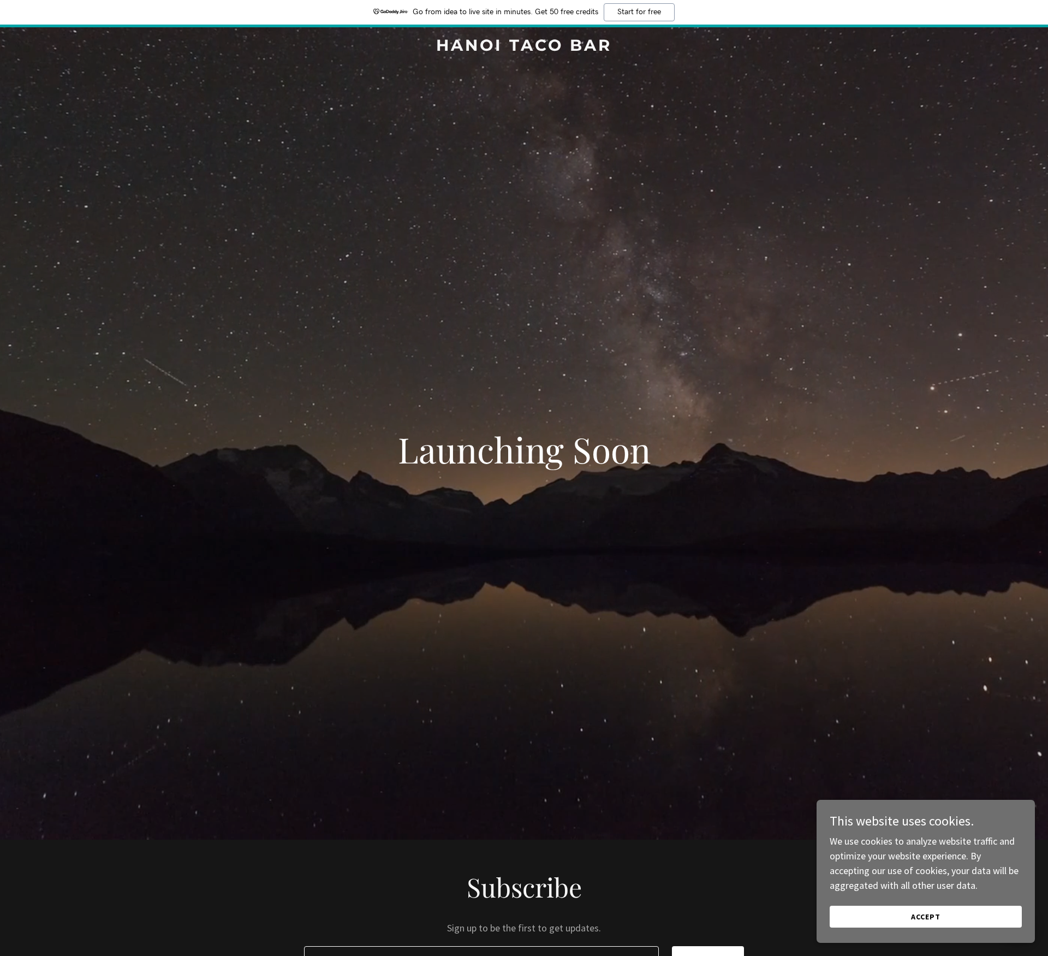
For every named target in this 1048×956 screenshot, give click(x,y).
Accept (925, 917)
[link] (524, 47)
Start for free (639, 12)
